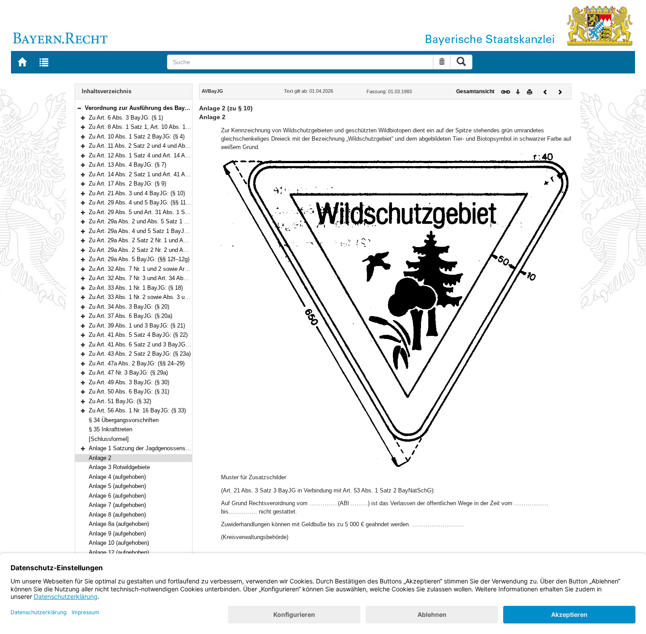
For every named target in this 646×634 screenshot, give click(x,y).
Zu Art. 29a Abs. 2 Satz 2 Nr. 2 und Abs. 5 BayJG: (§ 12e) (162, 250)
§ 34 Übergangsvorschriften (124, 420)
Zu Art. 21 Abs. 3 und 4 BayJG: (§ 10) (137, 193)
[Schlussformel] (109, 439)
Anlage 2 (100, 458)
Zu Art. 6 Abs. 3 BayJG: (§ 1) (126, 117)
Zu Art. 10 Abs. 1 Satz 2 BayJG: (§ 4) (137, 136)
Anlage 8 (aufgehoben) (117, 514)
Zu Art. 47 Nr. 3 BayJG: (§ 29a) (128, 372)
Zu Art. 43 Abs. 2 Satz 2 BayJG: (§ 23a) (140, 353)
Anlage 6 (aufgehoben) (117, 495)
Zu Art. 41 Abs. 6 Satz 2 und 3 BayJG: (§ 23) (146, 344)
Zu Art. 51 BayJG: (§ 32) (120, 401)
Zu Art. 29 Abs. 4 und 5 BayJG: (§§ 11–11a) (144, 202)
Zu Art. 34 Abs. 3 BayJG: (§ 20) (129, 306)
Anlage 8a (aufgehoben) (119, 524)
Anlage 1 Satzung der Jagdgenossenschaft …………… (159, 448)
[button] (79, 108)
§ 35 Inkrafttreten (110, 429)
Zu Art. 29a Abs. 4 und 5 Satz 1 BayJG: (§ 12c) (149, 231)
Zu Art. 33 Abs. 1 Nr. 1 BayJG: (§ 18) (136, 287)
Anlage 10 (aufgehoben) (119, 542)
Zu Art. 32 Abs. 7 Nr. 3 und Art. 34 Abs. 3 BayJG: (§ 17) (159, 278)
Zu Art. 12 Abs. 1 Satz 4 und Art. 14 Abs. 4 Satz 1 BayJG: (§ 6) (169, 155)
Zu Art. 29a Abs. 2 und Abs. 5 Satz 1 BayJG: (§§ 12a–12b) (163, 221)
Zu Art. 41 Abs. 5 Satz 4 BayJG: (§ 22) (138, 335)
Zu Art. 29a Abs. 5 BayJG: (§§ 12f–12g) (139, 259)
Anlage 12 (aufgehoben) (119, 552)
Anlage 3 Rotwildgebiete (119, 467)
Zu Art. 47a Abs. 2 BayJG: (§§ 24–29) (137, 363)
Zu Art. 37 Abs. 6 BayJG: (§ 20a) (130, 316)
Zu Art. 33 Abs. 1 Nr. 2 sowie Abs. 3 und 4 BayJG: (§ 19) (161, 297)
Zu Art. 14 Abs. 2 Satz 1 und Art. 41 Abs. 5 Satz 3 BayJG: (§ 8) (169, 174)
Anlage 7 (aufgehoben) (117, 505)
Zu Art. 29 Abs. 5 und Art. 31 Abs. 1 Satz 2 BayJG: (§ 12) (162, 212)
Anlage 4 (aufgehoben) (117, 477)
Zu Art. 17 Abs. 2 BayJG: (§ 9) (127, 183)
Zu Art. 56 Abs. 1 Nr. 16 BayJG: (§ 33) (137, 410)
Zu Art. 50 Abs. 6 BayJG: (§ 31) (129, 391)
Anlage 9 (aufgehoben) (117, 533)
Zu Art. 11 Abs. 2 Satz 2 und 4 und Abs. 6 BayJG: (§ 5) (159, 145)
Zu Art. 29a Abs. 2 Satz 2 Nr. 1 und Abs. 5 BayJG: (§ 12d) (162, 240)
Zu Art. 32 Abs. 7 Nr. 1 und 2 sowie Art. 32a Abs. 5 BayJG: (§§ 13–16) (178, 269)
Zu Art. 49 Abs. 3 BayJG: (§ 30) (129, 382)
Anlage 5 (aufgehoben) (117, 486)
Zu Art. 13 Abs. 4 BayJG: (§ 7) (127, 164)
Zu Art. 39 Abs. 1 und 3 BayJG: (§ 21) (137, 325)
